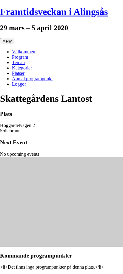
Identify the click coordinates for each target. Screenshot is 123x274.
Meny (7, 41)
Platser (18, 73)
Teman (18, 62)
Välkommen (23, 51)
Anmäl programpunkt (32, 78)
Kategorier (22, 67)
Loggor (19, 84)
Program (20, 57)
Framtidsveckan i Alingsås (54, 11)
